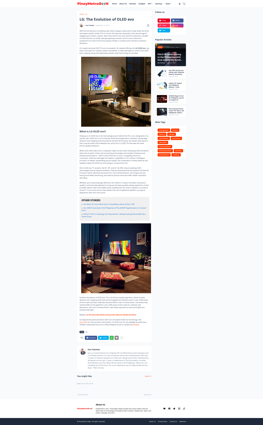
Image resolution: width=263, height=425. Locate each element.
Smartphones (163, 130)
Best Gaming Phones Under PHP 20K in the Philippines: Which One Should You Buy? (176, 111)
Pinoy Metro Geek (85, 421)
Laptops (171, 134)
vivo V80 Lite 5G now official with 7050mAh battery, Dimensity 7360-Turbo (176, 72)
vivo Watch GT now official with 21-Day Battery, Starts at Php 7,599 (108, 204)
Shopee (136, 325)
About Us (123, 4)
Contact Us (173, 421)
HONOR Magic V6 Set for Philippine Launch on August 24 (176, 98)
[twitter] (174, 408)
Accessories (176, 138)
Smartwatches (164, 155)
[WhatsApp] (112, 338)
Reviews (132, 4)
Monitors (178, 151)
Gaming (158, 4)
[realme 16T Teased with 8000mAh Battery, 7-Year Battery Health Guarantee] (162, 86)
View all (147, 376)
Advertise (182, 421)
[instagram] (179, 408)
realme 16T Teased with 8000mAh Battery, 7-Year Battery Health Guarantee (175, 85)
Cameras (176, 155)
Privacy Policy (162, 421)
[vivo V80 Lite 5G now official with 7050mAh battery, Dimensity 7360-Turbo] (162, 73)
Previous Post (83, 395)
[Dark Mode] (180, 4)
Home (114, 4)
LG (86, 14)
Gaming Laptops (165, 147)
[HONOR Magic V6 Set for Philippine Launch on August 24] (162, 99)
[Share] (147, 25)
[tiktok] (184, 408)
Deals (168, 4)
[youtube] (164, 408)
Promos (175, 130)
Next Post (147, 395)
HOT (149, 4)
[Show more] (121, 338)
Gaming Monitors (165, 151)
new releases (163, 138)
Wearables (163, 142)
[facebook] (169, 408)
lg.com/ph (83, 322)
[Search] (184, 4)
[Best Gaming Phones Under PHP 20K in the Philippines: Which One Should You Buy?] (162, 112)
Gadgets (141, 4)
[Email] (117, 338)
